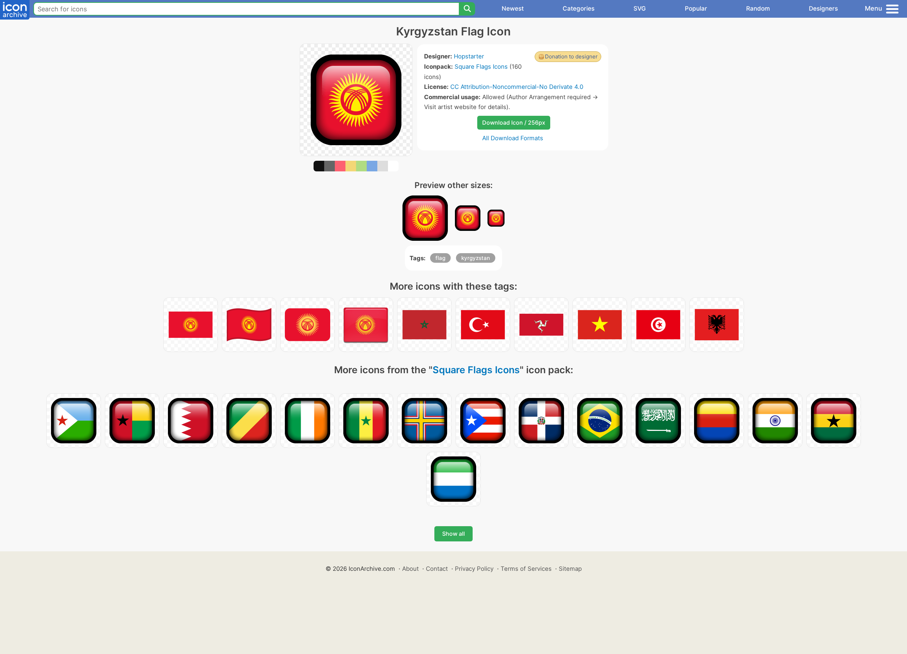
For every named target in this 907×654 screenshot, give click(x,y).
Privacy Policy (474, 568)
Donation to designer (571, 56)
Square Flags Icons (481, 66)
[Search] (467, 9)
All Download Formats (512, 138)
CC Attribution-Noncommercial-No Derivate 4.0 (516, 86)
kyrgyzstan (475, 258)
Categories (579, 8)
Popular (696, 8)
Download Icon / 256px (513, 122)
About (410, 568)
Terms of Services (526, 568)
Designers (823, 8)
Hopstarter (469, 56)
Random (758, 8)
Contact (437, 568)
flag (440, 258)
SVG (639, 8)
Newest (513, 8)
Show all (453, 533)
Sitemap (570, 568)
